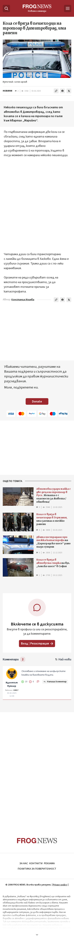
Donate (37, 401)
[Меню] (67, 8)
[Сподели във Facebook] (62, 90)
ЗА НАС (23, 863)
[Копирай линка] (56, 90)
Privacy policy (60, 884)
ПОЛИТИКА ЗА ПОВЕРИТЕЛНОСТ (37, 869)
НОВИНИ (7, 90)
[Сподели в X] (68, 90)
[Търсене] (6, 8)
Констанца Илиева (22, 299)
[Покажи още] (37, 934)
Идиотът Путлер (12, 684)
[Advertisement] (37, 204)
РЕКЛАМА (49, 863)
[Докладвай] (38, 682)
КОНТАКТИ (36, 863)
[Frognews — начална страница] (37, 840)
